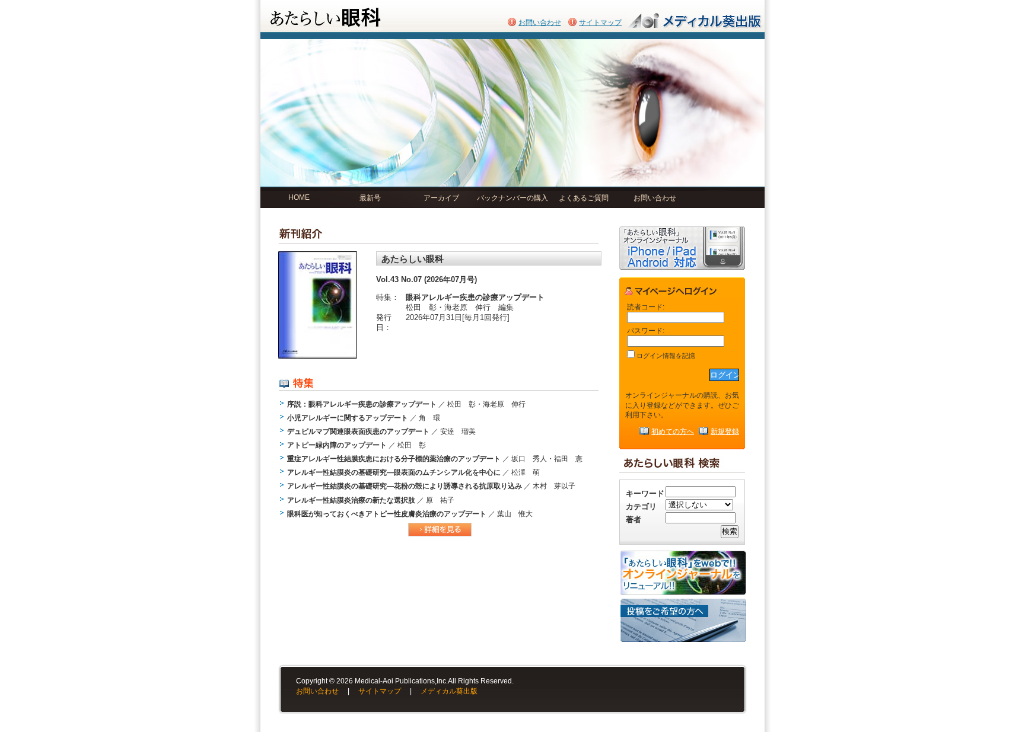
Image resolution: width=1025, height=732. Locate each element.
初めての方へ (672, 431)
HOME (299, 197)
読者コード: (645, 307)
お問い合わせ (539, 22)
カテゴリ (641, 506)
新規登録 (725, 431)
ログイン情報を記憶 (665, 355)
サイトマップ (600, 22)
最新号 (370, 198)
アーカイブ (441, 198)
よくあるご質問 (584, 198)
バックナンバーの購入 (512, 198)
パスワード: (645, 330)
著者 (633, 519)
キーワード (645, 493)
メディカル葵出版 (449, 691)
